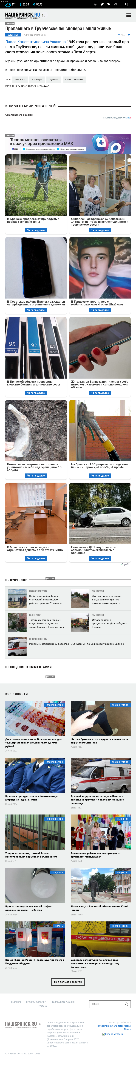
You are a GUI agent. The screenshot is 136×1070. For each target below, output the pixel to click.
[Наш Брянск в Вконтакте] (108, 4)
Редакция (16, 1001)
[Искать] (126, 1004)
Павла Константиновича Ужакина (35, 42)
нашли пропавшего (74, 79)
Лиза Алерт (20, 79)
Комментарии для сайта (117, 118)
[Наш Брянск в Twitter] (102, 4)
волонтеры (37, 79)
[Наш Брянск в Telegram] (115, 4)
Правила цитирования (63, 1001)
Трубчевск (54, 79)
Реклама (42, 1006)
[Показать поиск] (127, 4)
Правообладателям (36, 1001)
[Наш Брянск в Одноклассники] (95, 4)
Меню (128, 15)
